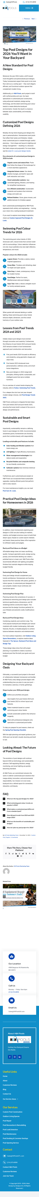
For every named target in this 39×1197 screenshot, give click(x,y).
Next (33, 19)
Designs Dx (19, 1186)
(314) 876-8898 (14, 992)
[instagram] (15, 1057)
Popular (8, 837)
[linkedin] (19, 1057)
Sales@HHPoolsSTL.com (15, 1156)
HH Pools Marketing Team (11, 835)
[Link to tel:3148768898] (24, 2)
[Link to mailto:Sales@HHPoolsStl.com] (4, 2)
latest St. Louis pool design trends (19, 151)
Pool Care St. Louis (9, 491)
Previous (27, 19)
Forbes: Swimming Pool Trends (24, 388)
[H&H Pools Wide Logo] (9, 6)
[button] (19, 799)
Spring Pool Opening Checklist (15, 730)
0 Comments (14, 837)
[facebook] (10, 1057)
